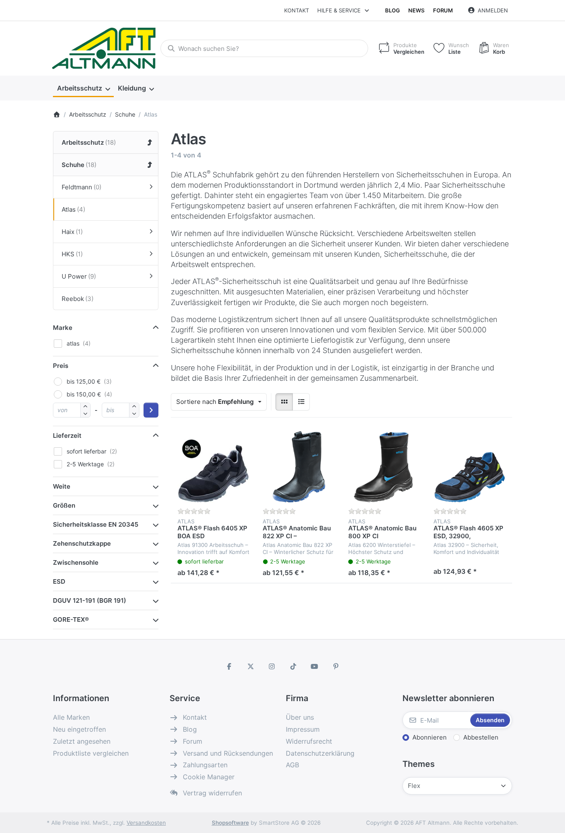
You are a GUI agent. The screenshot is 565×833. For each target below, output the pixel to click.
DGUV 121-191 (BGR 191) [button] (89, 600)
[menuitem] (83, 88)
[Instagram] (272, 666)
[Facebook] (229, 666)
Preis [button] (60, 366)
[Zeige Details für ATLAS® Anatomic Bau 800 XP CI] (384, 467)
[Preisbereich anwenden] (151, 410)
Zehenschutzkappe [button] (82, 543)
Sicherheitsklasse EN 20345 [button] (95, 524)
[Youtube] (315, 666)
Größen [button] (64, 505)
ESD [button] (59, 581)
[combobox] (264, 48)
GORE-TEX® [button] (71, 619)
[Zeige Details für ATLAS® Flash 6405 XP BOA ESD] (213, 467)
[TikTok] (293, 666)
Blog (392, 10)
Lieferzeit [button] (67, 435)
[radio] (284, 402)
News (416, 10)
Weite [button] (61, 486)
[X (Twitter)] (251, 666)
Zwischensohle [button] (75, 562)
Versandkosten (146, 822)
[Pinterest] (336, 666)
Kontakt (296, 10)
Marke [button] (62, 328)
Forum (443, 10)
